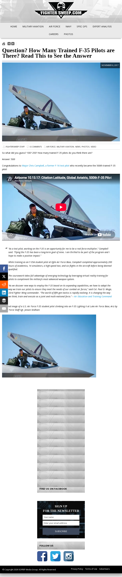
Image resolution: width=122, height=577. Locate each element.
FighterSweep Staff (15, 146)
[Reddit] (4, 284)
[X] (4, 277)
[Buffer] (4, 300)
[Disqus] (61, 436)
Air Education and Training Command (93, 296)
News (77, 146)
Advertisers (104, 569)
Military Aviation (65, 146)
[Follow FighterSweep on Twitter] (55, 556)
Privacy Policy (77, 569)
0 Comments (36, 146)
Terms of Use (91, 569)
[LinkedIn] (4, 292)
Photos (85, 146)
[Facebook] (4, 269)
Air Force (50, 146)
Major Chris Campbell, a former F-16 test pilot (45, 165)
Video (93, 146)
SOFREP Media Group (28, 569)
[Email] (4, 308)
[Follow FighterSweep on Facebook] (42, 556)
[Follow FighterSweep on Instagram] (69, 556)
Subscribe (61, 531)
